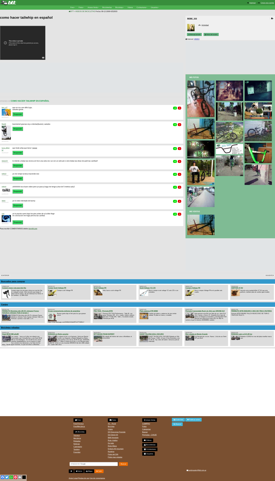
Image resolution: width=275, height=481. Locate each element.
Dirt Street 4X (113, 435)
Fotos (81, 7)
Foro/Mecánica (79, 426)
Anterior (5, 275)
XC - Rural (112, 424)
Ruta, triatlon (113, 440)
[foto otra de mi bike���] (230, 123)
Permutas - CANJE (149, 435)
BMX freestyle (113, 438)
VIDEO (196, 39)
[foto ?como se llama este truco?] (230, 156)
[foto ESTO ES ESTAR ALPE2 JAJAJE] (201, 141)
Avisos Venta (93, 7)
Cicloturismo (141, 7)
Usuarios (154, 7)
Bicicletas (119, 7)
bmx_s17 (4, 107)
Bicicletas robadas (10, 327)
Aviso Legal (73, 478)
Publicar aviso (194, 420)
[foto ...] (230, 81)
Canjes (4, 304)
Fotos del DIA (113, 454)
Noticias (76, 444)
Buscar (145, 432)
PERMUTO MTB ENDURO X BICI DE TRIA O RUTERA (251, 311)
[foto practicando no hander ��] (201, 187)
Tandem (76, 449)
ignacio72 (5, 161)
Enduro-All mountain (116, 449)
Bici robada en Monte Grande (197, 334)
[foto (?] (259, 103)
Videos (130, 7)
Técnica (76, 435)
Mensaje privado (195, 34)
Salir (100, 471)
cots (3, 213)
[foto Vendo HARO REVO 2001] (201, 215)
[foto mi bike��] (259, 122)
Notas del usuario (211, 34)
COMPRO (146, 424)
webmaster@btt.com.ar (197, 470)
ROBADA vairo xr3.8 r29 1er (241, 334)
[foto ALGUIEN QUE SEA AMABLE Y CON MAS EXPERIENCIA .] (201, 81)
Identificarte (32, 229)
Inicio (80, 471)
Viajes (110, 429)
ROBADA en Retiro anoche (58, 334)
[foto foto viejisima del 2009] (259, 81)
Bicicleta (80, 432)
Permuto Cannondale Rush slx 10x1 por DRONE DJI (205, 311)
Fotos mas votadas (115, 457)
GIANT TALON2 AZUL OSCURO (152, 334)
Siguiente (269, 275)
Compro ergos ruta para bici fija (14, 288)
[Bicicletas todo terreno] (46, 3)
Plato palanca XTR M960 (149, 311)
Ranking (111, 452)
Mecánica (77, 438)
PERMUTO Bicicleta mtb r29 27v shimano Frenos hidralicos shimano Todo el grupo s (20, 312)
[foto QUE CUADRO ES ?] (201, 119)
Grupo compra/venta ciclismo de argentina (64, 311)
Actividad (205, 25)
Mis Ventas (194, 211)
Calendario (77, 447)
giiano (3, 200)
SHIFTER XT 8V (237, 288)
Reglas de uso (83, 478)
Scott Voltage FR (100, 288)
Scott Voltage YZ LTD (148, 288)
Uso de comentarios (97, 478)
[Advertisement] (39, 78)
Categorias (146, 429)
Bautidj (4, 124)
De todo (111, 443)
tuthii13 (4, 174)
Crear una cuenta (267, 3)
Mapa (90, 471)
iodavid (4, 186)
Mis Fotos (194, 77)
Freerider (76, 452)
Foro (72, 7)
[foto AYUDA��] (201, 161)
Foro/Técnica (78, 424)
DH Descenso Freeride (116, 432)
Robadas (76, 441)
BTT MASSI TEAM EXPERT (104, 334)
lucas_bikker (6, 148)
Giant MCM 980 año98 (10, 334)
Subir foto (179, 420)
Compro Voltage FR (193, 288)
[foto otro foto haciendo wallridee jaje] (259, 165)
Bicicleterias (150, 445)
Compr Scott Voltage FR (57, 288)
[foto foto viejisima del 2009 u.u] (230, 103)
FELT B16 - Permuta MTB (103, 311)
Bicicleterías (107, 7)
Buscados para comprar (13, 281)
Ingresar (252, 3)
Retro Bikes (112, 446)
